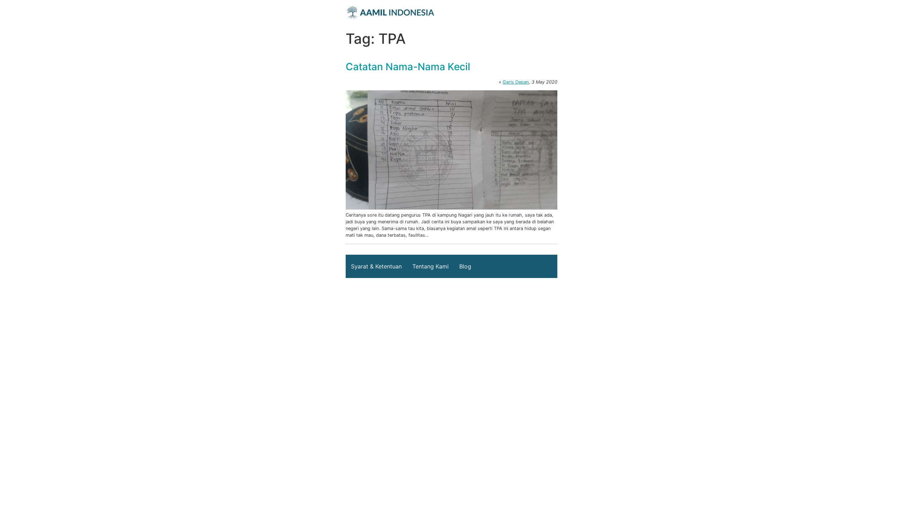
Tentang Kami (430, 266)
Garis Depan (516, 82)
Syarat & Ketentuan (376, 266)
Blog (465, 266)
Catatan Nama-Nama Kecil (408, 67)
